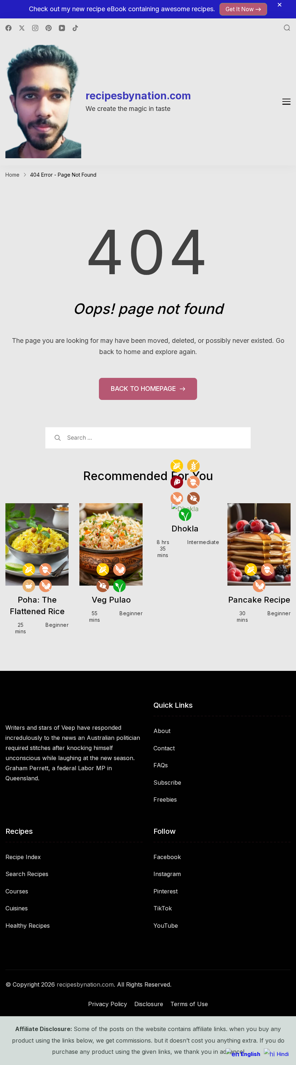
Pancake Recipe (259, 599)
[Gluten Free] (193, 466)
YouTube (165, 925)
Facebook (167, 857)
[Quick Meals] (28, 585)
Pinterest (165, 891)
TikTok (162, 908)
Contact (164, 748)
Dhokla (185, 528)
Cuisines (16, 908)
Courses (16, 891)
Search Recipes (26, 874)
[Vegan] (119, 585)
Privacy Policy (107, 1004)
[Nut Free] (45, 569)
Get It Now (240, 9)
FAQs (160, 765)
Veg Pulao (111, 599)
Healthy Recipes (27, 925)
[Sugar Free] (102, 585)
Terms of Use (189, 1004)
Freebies (165, 799)
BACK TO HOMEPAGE (144, 388)
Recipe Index (23, 857)
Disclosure (148, 1004)
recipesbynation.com (138, 96)
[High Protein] (176, 482)
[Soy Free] (45, 585)
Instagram (167, 874)
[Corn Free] (28, 569)
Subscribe (167, 782)
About (161, 730)
